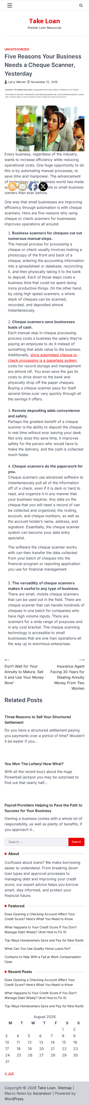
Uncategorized (17, 49)
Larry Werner (17, 82)
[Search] (81, 5)
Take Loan (44, 21)
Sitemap (65, 1087)
